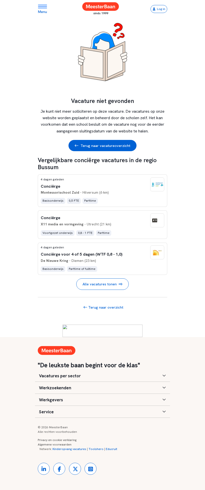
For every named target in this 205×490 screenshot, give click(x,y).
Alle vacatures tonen (99, 284)
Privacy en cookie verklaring (57, 440)
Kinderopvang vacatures (69, 449)
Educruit (111, 449)
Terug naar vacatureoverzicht (105, 145)
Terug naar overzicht (105, 307)
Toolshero (96, 449)
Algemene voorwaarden (55, 445)
